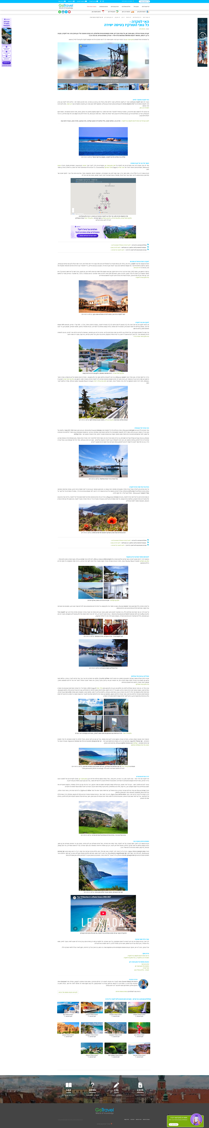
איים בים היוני (145, 964)
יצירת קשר (61, 1)
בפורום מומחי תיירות (121, 991)
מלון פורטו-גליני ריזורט (99, 381)
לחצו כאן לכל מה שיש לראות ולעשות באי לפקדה (135, 121)
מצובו (59, 165)
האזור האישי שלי (91, 6)
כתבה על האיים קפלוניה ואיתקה (140, 745)
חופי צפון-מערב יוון (110, 165)
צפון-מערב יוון (108, 17)
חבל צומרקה (108, 167)
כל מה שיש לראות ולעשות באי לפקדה (138, 956)
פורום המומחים (104, 6)
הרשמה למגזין (81, 1)
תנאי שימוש (138, 1119)
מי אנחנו (70, 1)
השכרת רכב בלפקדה (143, 958)
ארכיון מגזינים (115, 6)
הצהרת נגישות (146, 1119)
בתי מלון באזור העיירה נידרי (141, 336)
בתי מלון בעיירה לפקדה (142, 277)
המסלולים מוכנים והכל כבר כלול (178, 1119)
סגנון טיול (136, 6)
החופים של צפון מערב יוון (142, 966)
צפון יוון (117, 17)
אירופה (128, 17)
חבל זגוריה (121, 167)
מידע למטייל (93, 1)
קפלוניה (135, 743)
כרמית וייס (142, 29)
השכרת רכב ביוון (144, 108)
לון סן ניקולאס (106, 218)
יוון (122, 17)
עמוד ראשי (145, 17)
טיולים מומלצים (126, 6)
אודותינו (132, 1119)
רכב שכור (69, 104)
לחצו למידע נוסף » (115, 247)
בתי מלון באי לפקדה (129, 958)
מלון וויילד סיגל (88, 218)
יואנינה (84, 165)
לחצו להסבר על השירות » (117, 250)
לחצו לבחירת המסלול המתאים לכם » (121, 245)
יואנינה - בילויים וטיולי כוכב (141, 970)
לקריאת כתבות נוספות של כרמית (68, 992)
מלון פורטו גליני (116, 218)
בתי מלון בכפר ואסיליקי (142, 684)
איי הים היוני (137, 268)
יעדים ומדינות (145, 6)
